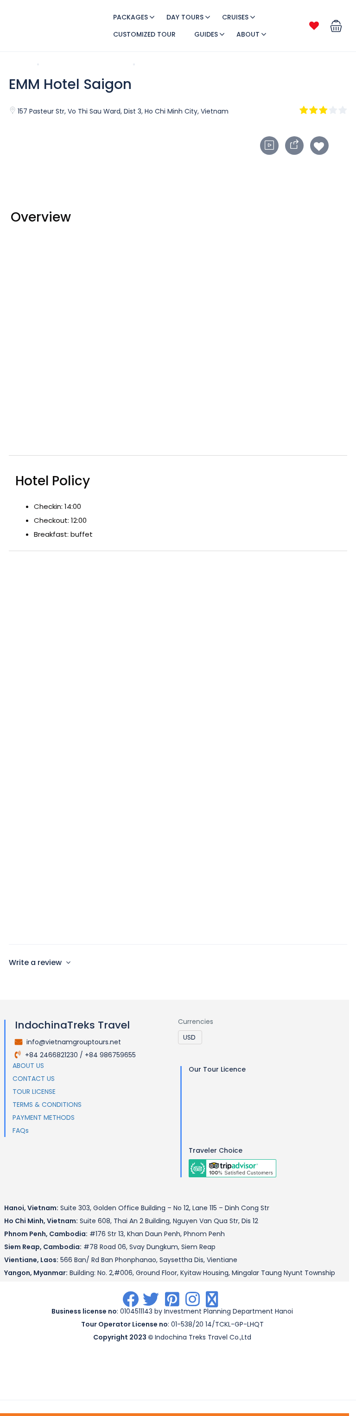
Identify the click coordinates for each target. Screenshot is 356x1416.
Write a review (36, 962)
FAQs (21, 1130)
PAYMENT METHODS (44, 1117)
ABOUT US (28, 1065)
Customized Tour (144, 34)
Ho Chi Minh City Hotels (86, 64)
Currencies (195, 1021)
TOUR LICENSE (34, 1091)
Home (19, 64)
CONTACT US (34, 1078)
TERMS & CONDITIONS (47, 1104)
